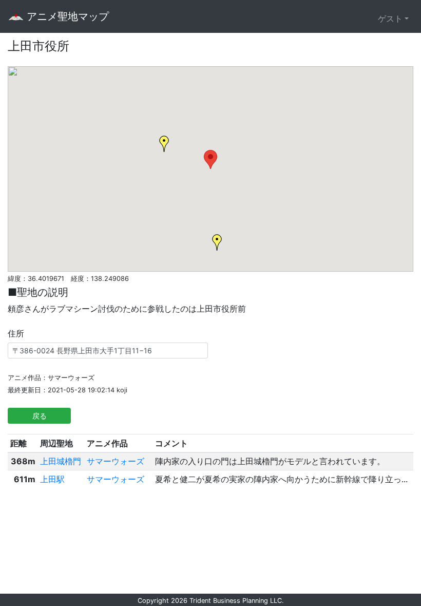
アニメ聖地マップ (66, 16)
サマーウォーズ (115, 461)
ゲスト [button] (390, 18)
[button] (210, 159)
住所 (16, 333)
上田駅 (52, 479)
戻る (39, 415)
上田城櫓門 (60, 461)
